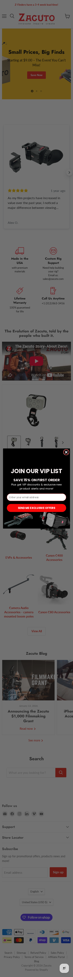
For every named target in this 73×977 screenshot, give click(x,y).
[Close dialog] (66, 452)
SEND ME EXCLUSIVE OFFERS (36, 508)
